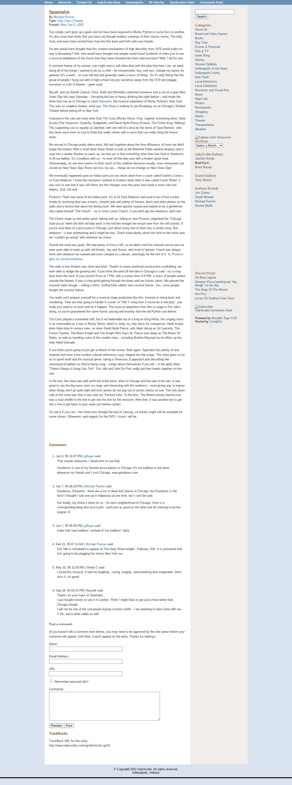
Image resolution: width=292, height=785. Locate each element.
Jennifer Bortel (204, 158)
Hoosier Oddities (206, 64)
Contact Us (84, 2)
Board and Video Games (211, 34)
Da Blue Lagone (205, 277)
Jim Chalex (202, 192)
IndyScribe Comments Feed (213, 310)
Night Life (201, 99)
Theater (78, 21)
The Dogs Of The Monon (211, 289)
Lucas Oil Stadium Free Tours (215, 298)
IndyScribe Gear (108, 2)
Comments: (56, 689)
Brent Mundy (203, 167)
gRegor (89, 456)
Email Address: (59, 656)
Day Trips (65, 21)
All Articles (156, 2)
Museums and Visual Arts (212, 90)
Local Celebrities (206, 86)
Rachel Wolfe (204, 205)
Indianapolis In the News (211, 68)
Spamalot (105, 101)
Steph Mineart (204, 197)
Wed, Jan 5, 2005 (71, 24)
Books (199, 38)
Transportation (204, 125)
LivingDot (215, 321)
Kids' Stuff (202, 77)
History (199, 60)
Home (48, 2)
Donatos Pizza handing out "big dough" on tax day (216, 283)
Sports (199, 116)
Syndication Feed (182, 2)
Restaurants (203, 107)
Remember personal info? (71, 681)
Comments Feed (211, 2)
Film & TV (202, 51)
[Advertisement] (117, 429)
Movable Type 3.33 (224, 318)
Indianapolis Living (207, 73)
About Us (64, 2)
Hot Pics (200, 294)
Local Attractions (206, 81)
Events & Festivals (207, 47)
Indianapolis (134, 2)
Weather (200, 129)
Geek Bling (202, 55)
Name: (53, 644)
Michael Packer (64, 17)
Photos (199, 103)
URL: (52, 669)
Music (199, 94)
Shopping (201, 112)
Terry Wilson (203, 180)
